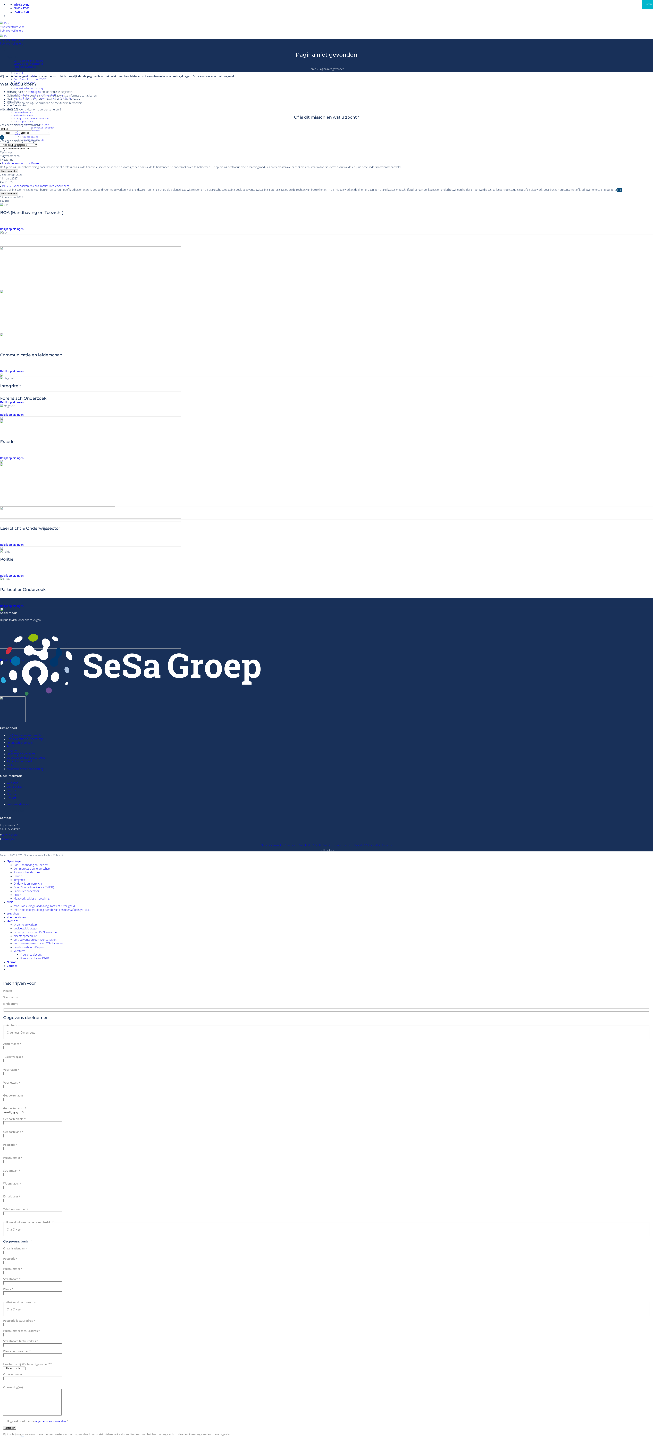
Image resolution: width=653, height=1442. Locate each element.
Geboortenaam (13, 1095)
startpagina (34, 92)
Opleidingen (14, 57)
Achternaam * (12, 1044)
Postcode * (10, 1145)
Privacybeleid (291, 845)
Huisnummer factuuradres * (21, 1331)
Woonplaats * (12, 1183)
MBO (10, 902)
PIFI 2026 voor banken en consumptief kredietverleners (35, 186)
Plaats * (8, 1289)
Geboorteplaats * (14, 1119)
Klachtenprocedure (23, 121)
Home (312, 69)
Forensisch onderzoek (25, 66)
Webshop (12, 783)
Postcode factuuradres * (19, 1321)
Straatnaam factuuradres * (20, 1341)
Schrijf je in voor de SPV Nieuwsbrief (31, 118)
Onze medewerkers (23, 112)
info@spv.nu (9, 839)
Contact (11, 798)
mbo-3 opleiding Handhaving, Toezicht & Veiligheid (44, 906)
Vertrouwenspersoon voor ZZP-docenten (34, 127)
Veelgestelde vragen (24, 115)
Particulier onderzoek (20, 761)
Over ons (13, 921)
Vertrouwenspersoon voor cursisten (35, 940)
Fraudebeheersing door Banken (21, 163)
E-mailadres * (12, 1196)
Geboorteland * (13, 1132)
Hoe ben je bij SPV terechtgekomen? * (27, 1364)
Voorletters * (11, 1082)
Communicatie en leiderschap (28, 63)
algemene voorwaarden (50, 1421)
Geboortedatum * (14, 1108)
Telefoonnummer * (15, 1209)
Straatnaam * (12, 1170)
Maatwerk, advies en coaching (28, 88)
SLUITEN (647, 4)
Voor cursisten (16, 105)
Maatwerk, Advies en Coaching (25, 769)
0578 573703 (10, 835)
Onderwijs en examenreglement (338, 845)
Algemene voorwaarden (272, 845)
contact (19, 99)
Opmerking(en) (13, 1387)
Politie (10, 765)
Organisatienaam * (15, 1248)
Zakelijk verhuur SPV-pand (27, 130)
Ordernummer (12, 1374)
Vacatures (19, 951)
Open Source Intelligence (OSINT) (30, 79)
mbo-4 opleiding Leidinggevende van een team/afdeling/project (52, 910)
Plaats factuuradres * (17, 1351)
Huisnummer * (12, 1158)
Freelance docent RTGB (34, 958)
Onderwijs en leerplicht (21, 754)
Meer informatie (9, 171)
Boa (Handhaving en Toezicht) (28, 60)
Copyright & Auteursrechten (367, 845)
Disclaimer (387, 845)
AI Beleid (317, 845)
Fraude (17, 69)
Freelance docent (29, 136)
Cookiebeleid (305, 845)
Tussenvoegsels (13, 1057)
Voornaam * (11, 1070)
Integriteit (18, 72)
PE (2, 137)
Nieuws (11, 794)
